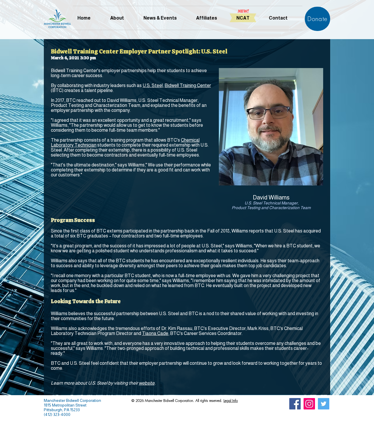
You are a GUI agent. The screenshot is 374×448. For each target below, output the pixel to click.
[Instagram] (309, 403)
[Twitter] (323, 403)
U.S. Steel (153, 85)
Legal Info (231, 400)
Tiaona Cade (155, 333)
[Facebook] (295, 403)
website (147, 383)
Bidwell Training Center (188, 85)
